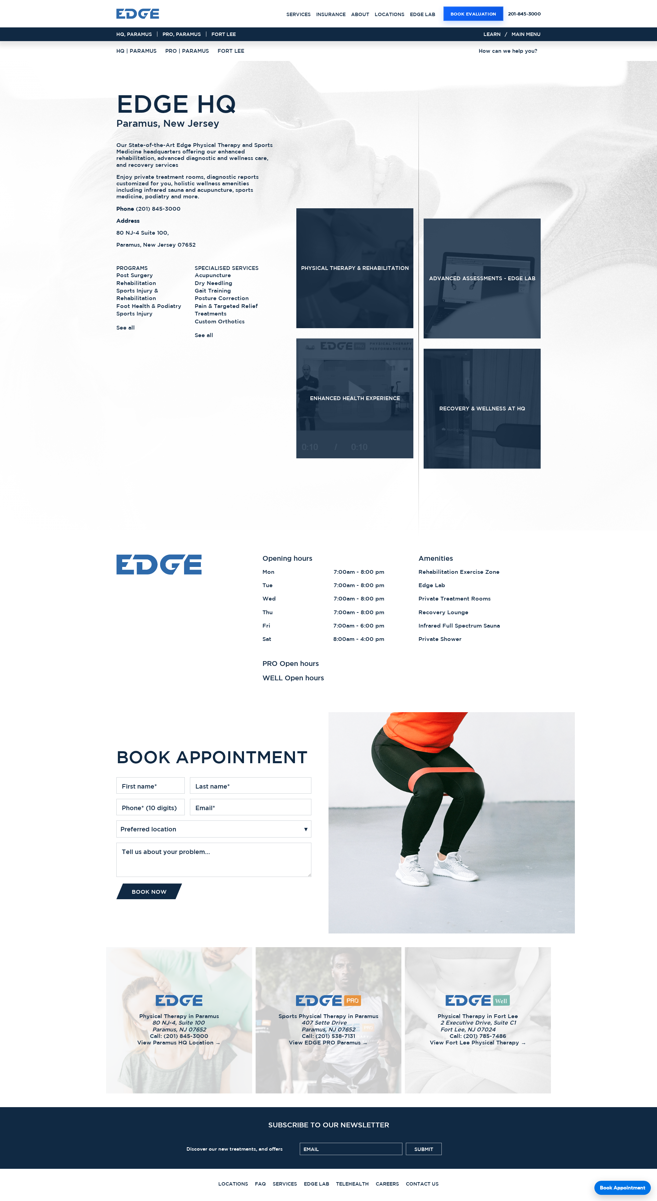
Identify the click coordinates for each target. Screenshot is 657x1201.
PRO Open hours (290, 663)
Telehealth (352, 1184)
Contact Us (422, 1184)
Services (298, 14)
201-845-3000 (524, 13)
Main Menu (526, 34)
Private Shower (440, 639)
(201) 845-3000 (158, 208)
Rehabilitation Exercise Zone (459, 572)
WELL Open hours (293, 678)
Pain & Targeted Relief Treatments (226, 309)
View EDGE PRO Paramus (296, 1080)
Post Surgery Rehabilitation (136, 279)
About (360, 14)
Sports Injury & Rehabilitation (137, 294)
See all (125, 327)
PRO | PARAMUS (187, 51)
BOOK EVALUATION (473, 13)
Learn (492, 34)
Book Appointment (622, 1187)
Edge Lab (431, 585)
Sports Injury (134, 313)
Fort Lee (223, 34)
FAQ (260, 1184)
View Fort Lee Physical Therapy (452, 1080)
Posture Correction (222, 298)
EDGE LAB (316, 1184)
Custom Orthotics (220, 321)
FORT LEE (231, 51)
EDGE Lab (422, 14)
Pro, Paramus (182, 34)
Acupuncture (213, 275)
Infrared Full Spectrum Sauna (459, 625)
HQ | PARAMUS (136, 51)
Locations (389, 14)
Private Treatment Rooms (454, 598)
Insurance (331, 14)
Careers (387, 1184)
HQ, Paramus (134, 34)
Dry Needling (213, 283)
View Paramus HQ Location (149, 1080)
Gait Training (213, 290)
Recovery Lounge (443, 612)
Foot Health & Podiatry (148, 305)
